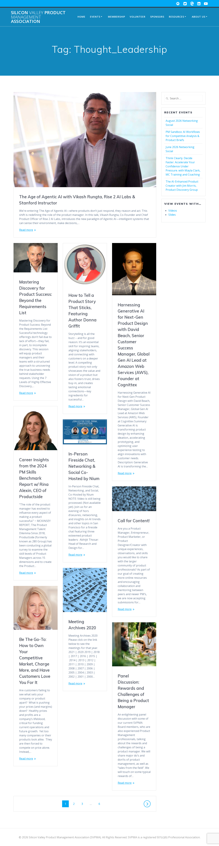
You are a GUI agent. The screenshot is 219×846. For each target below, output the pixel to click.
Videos (172, 210)
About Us (198, 16)
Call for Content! (134, 520)
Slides (172, 215)
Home (81, 16)
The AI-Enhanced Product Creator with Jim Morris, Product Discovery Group (182, 186)
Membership (116, 16)
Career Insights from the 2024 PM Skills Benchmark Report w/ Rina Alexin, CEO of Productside (34, 478)
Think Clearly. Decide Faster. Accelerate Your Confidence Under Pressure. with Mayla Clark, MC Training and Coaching (183, 166)
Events (95, 16)
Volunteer (137, 16)
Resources (176, 16)
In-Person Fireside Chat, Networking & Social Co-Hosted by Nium (83, 466)
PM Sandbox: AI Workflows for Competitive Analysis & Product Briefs (183, 136)
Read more (26, 230)
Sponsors (157, 16)
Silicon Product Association (38, 17)
